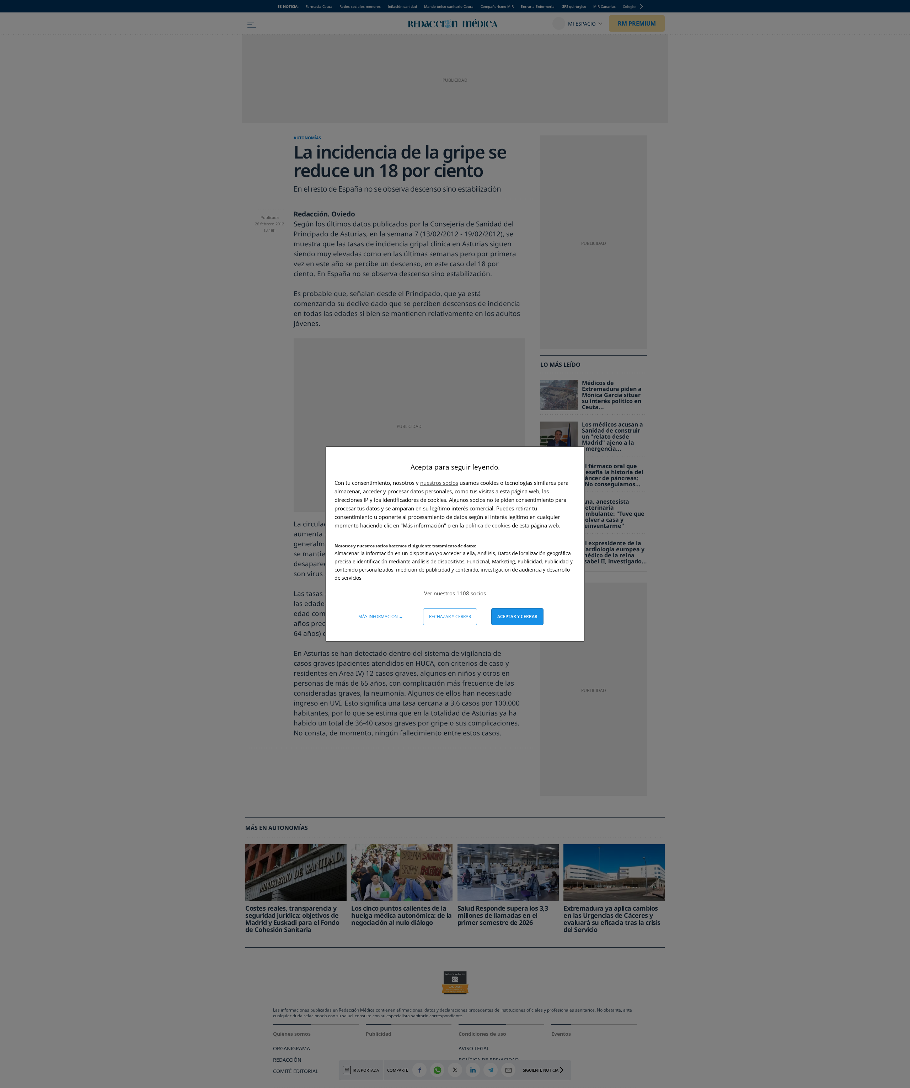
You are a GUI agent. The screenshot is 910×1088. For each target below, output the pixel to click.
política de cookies (488, 525)
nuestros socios (439, 482)
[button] (455, 593)
